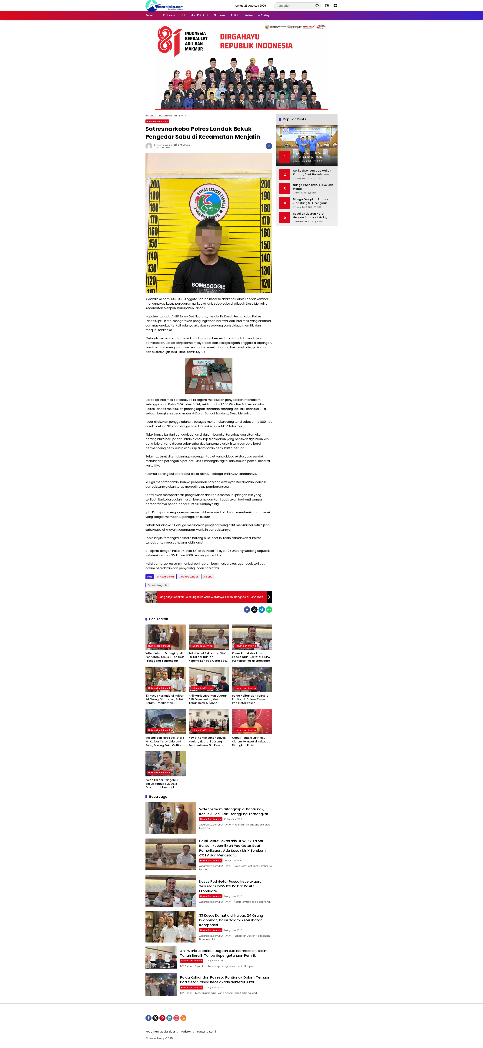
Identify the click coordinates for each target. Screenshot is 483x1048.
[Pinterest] (162, 1018)
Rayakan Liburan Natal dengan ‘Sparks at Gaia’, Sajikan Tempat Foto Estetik (312, 215)
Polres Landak (189, 576)
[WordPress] (169, 1018)
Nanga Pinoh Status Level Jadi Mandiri (313, 187)
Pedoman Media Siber (160, 1031)
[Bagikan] (269, 146)
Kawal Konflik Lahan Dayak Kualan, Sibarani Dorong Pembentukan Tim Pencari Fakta (207, 741)
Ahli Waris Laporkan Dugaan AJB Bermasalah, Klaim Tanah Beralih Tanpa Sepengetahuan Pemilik (208, 699)
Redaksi (186, 1031)
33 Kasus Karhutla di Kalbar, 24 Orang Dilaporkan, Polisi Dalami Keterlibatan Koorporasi (164, 699)
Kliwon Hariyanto (163, 145)
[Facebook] (247, 609)
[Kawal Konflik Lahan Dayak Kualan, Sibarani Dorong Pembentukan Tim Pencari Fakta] (209, 721)
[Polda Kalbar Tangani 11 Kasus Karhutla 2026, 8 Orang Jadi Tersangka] (165, 763)
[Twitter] (254, 609)
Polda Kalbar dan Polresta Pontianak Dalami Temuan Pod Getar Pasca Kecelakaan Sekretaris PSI (250, 699)
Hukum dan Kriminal (157, 121)
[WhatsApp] (269, 609)
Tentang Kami (206, 1031)
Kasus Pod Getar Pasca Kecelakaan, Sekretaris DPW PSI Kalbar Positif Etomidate (251, 657)
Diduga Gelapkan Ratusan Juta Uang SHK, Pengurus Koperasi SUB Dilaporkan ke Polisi (312, 201)
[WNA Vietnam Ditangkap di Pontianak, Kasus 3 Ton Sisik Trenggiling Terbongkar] (165, 637)
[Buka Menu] (335, 5)
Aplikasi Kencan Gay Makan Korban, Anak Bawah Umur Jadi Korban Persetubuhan (312, 172)
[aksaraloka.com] (164, 5)
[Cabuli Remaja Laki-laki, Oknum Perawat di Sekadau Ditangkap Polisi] (252, 721)
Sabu (209, 576)
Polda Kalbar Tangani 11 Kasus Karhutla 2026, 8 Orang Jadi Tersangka (161, 783)
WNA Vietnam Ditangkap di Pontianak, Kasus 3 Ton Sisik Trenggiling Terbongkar (164, 657)
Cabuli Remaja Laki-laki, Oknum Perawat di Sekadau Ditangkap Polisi (251, 741)
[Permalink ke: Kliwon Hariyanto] (149, 146)
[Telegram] (261, 609)
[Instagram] (176, 1018)
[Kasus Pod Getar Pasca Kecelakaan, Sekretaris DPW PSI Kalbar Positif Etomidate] (252, 637)
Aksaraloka (167, 576)
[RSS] (183, 1018)
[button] (317, 5)
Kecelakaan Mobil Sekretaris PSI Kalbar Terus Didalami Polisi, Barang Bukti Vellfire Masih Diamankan (165, 741)
